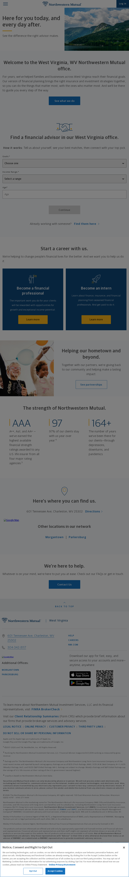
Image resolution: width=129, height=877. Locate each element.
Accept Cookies (55, 871)
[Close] (124, 847)
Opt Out (33, 871)
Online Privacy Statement (62, 865)
